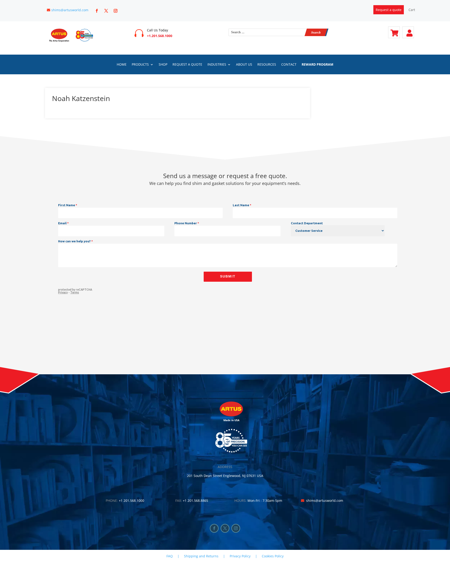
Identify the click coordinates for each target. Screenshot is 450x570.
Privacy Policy (240, 556)
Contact (288, 65)
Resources (266, 65)
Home (122, 65)
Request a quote (388, 10)
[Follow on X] (106, 11)
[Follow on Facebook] (97, 11)
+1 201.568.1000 (131, 500)
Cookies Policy (273, 556)
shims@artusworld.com (69, 10)
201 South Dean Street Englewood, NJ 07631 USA (225, 475)
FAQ (169, 556)
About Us (244, 65)
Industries (216, 65)
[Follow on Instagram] (115, 11)
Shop (163, 65)
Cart (412, 10)
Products (140, 65)
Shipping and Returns (201, 556)
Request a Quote (187, 65)
